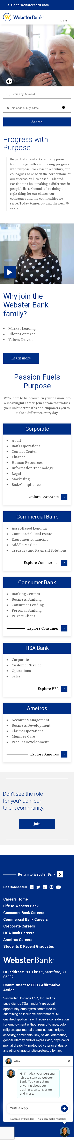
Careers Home (15, 899)
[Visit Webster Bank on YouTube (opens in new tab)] (58, 887)
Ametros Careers (17, 940)
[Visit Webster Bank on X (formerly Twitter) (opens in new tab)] (38, 887)
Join (37, 823)
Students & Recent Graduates (28, 946)
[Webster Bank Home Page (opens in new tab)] (23, 17)
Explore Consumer (43, 628)
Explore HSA (48, 688)
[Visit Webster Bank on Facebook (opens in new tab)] (32, 887)
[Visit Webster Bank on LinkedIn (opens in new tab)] (45, 887)
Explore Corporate (43, 497)
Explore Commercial (41, 562)
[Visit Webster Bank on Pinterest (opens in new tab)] (51, 887)
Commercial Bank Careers (25, 919)
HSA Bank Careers (18, 933)
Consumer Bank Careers (23, 913)
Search (37, 122)
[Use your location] (65, 107)
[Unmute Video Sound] (9, 81)
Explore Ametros (44, 754)
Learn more (21, 358)
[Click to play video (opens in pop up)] (10, 272)
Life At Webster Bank (21, 906)
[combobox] (37, 94)
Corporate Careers (19, 926)
